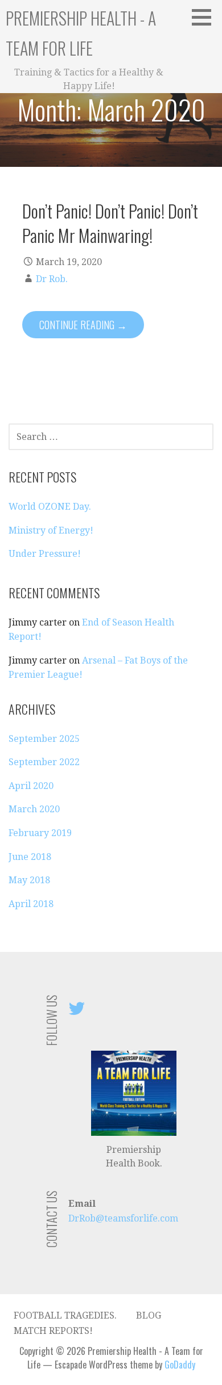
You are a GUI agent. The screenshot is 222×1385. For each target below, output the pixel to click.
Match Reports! (53, 1330)
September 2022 (44, 762)
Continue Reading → (83, 324)
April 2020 (31, 785)
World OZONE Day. (50, 506)
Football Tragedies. (65, 1315)
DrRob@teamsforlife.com (123, 1218)
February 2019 (40, 833)
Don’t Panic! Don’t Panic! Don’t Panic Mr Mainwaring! (110, 223)
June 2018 (30, 856)
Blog (148, 1315)
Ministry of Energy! (51, 530)
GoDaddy (180, 1364)
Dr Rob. (52, 279)
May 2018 (29, 880)
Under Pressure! (45, 553)
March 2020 (34, 809)
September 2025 (44, 738)
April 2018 (31, 904)
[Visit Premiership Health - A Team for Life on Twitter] (76, 1011)
